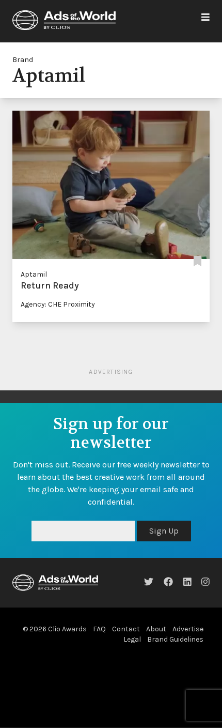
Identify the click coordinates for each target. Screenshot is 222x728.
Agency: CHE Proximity (58, 304)
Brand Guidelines (175, 639)
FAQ (99, 629)
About (156, 629)
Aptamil (34, 274)
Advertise (187, 629)
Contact (126, 629)
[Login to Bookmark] (197, 262)
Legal (132, 639)
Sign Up (164, 531)
